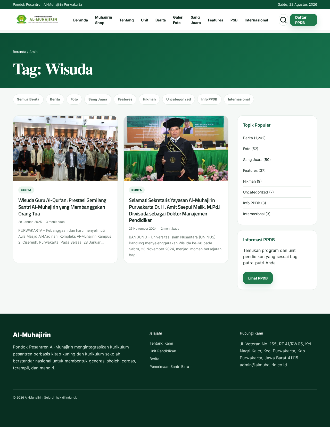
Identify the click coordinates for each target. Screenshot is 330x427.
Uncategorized (178, 99)
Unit (144, 20)
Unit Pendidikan (163, 351)
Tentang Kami (161, 343)
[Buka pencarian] (283, 20)
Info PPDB (209, 99)
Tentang (126, 20)
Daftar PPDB (301, 20)
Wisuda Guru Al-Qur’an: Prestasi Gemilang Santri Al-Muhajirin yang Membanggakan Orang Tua (62, 206)
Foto (74, 99)
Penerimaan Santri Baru (169, 366)
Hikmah (149, 99)
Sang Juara (196, 20)
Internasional (256, 20)
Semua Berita (28, 99)
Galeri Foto (178, 20)
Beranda (80, 20)
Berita (160, 20)
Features (215, 20)
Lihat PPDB (258, 278)
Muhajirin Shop (103, 20)
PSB (233, 20)
